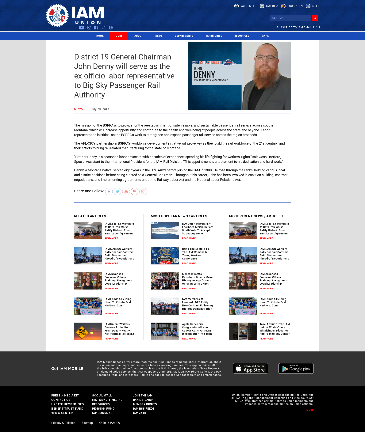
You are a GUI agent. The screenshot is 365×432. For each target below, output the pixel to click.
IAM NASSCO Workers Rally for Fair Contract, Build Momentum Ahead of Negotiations (119, 253)
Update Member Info (67, 404)
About (138, 35)
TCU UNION (295, 5)
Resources (241, 35)
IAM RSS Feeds (144, 408)
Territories (214, 35)
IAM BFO (272, 5)
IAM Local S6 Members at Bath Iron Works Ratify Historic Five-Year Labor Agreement (119, 228)
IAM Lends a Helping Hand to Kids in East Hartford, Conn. (118, 302)
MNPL (265, 35)
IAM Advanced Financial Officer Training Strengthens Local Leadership (118, 278)
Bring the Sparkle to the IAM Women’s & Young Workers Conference (195, 253)
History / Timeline (107, 399)
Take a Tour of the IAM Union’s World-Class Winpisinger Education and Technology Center (275, 329)
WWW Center (62, 413)
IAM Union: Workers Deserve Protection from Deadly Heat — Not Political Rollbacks (119, 329)
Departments (184, 35)
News (159, 35)
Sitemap (87, 422)
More (310, 410)
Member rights (145, 404)
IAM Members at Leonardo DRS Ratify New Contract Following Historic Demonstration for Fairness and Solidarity (197, 307)
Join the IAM (143, 395)
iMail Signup (143, 399)
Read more (111, 238)
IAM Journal (102, 413)
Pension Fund (103, 408)
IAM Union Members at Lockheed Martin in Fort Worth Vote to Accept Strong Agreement (197, 228)
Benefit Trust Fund (67, 408)
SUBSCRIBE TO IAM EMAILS (295, 27)
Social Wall (102, 395)
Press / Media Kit (65, 395)
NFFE (316, 5)
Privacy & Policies (63, 422)
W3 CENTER (249, 5)
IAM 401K (139, 413)
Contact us (61, 399)
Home (100, 35)
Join (119, 35)
